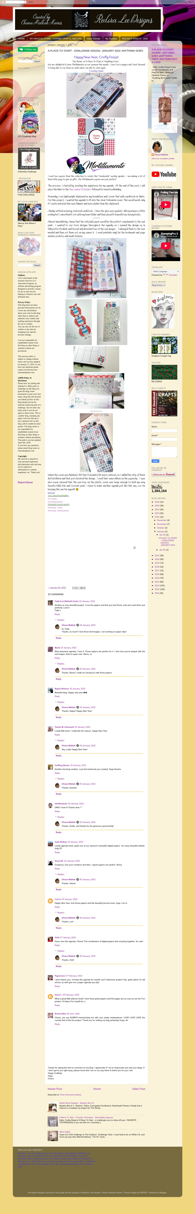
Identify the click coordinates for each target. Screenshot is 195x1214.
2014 (157, 582)
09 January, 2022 (88, 918)
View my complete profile (163, 158)
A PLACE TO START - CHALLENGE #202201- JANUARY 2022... (168, 541)
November (162, 524)
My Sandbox (111, 38)
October (161, 528)
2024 (157, 509)
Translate (173, 275)
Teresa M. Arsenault (64, 727)
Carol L (58, 995)
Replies (61, 620)
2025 (157, 506)
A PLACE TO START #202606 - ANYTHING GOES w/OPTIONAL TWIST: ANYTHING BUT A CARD (164, 55)
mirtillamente (61, 804)
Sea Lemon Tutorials (79, 189)
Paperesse (60, 976)
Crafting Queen (62, 765)
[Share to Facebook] (81, 587)
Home (97, 1088)
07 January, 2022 (68, 937)
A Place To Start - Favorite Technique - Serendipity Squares (86, 1117)
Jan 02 (162, 550)
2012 (157, 589)
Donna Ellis (60, 1014)
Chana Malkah (69, 625)
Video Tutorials (93, 38)
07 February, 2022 (74, 976)
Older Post (138, 1088)
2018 (157, 567)
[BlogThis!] (76, 587)
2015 (157, 578)
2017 (157, 570)
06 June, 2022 (73, 1014)
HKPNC (143, 1193)
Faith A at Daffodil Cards (66, 601)
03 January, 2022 (87, 601)
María (57, 648)
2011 (157, 593)
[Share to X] (79, 587)
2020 (157, 559)
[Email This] (73, 587)
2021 (157, 555)
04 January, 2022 (88, 784)
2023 (157, 513)
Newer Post (55, 1088)
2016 (157, 574)
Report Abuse (25, 482)
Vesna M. (59, 861)
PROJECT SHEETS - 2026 (135, 38)
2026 (157, 502)
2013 (157, 585)
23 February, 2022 (71, 995)
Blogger (163, 1193)
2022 (157, 517)
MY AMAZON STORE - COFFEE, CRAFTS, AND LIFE (56, 38)
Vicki (57, 937)
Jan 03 (162, 535)
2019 (157, 563)
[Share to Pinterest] (84, 587)
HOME (21, 38)
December (162, 520)
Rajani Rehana (62, 689)
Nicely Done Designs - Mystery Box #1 (76, 1103)
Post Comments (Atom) (70, 1095)
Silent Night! (64, 1132)
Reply (57, 614)
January (161, 531)
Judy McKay (61, 842)
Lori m (58, 899)
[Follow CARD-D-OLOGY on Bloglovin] (163, 328)
